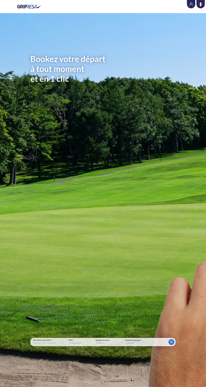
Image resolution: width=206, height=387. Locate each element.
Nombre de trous (102, 340)
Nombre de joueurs (133, 340)
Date (71, 340)
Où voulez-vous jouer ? (42, 340)
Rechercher (171, 342)
